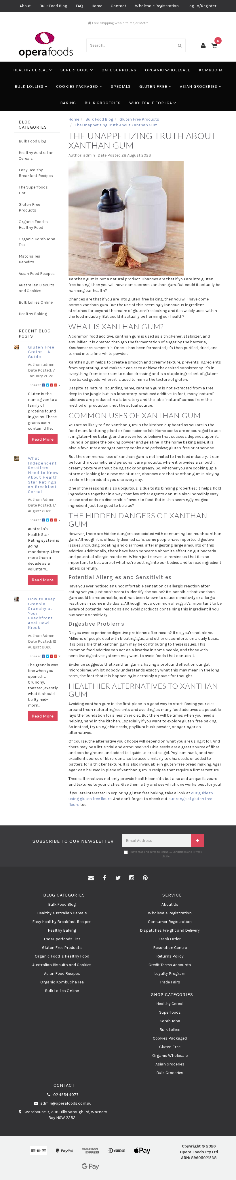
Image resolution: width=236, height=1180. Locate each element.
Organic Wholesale (167, 70)
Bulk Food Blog (53, 5)
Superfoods (75, 70)
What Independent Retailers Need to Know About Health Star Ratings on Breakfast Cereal (43, 475)
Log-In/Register (201, 5)
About (25, 5)
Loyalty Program (169, 973)
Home (97, 5)
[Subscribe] (197, 840)
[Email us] (91, 878)
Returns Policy (170, 956)
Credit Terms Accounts (170, 964)
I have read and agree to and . (166, 854)
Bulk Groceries (103, 102)
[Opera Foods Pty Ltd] (46, 44)
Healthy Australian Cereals (36, 155)
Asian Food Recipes (37, 273)
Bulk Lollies (30, 86)
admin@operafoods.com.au (65, 1103)
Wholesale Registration (157, 5)
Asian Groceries (199, 86)
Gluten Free (153, 86)
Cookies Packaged (77, 86)
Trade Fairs (170, 982)
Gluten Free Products (29, 207)
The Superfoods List (33, 190)
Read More (43, 439)
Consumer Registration (170, 921)
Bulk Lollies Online (36, 302)
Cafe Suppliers (119, 70)
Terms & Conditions (173, 852)
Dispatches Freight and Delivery (170, 930)
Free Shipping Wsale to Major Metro (120, 23)
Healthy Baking (33, 313)
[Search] (179, 45)
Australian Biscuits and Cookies (36, 288)
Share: (36, 385)
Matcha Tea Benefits (29, 259)
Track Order (170, 939)
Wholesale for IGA (151, 102)
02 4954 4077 (65, 1094)
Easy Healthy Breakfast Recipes (36, 173)
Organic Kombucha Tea (37, 242)
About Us (169, 904)
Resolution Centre (170, 947)
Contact (118, 5)
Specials (121, 86)
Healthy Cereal (31, 70)
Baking (68, 102)
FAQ (79, 5)
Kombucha (211, 70)
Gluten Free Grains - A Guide (41, 352)
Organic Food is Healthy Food (33, 224)
